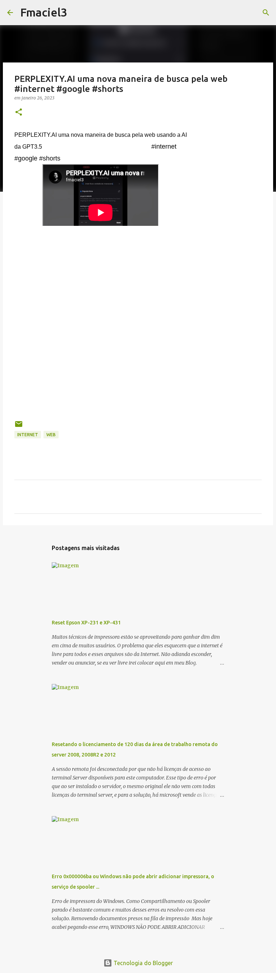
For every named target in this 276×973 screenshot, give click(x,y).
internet (27, 434)
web (51, 434)
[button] (18, 112)
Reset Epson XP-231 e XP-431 (86, 622)
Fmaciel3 (43, 12)
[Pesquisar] (77, 12)
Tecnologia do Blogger (142, 963)
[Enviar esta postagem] (18, 426)
